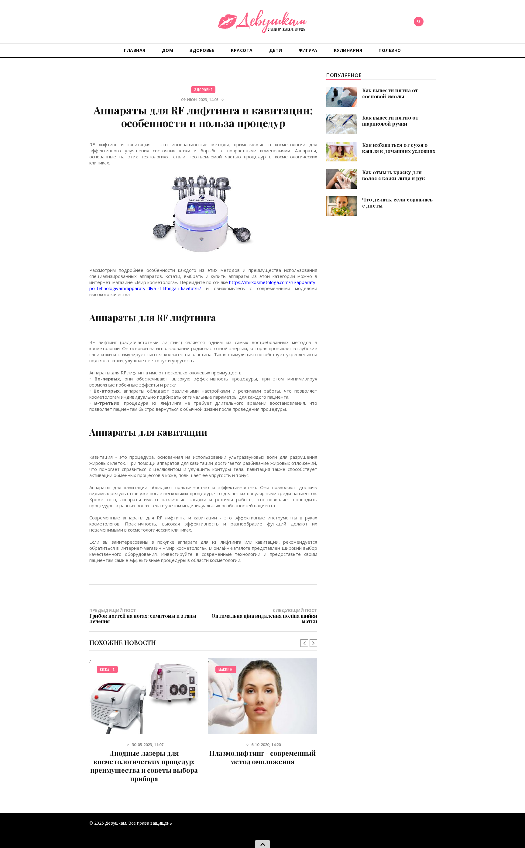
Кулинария (348, 50)
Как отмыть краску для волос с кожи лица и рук (393, 175)
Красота (242, 50)
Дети (275, 50)
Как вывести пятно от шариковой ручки (390, 120)
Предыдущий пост (142, 615)
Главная (135, 50)
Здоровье (202, 50)
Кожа (104, 669)
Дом (167, 50)
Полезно (390, 50)
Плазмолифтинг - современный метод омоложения (262, 757)
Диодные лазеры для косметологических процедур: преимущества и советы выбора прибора (144, 765)
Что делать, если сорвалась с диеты (397, 202)
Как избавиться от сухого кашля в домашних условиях (398, 147)
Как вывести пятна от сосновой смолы (390, 93)
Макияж (225, 669)
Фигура (308, 50)
